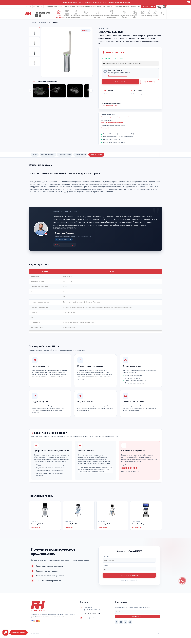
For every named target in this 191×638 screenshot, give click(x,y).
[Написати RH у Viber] (40, 15)
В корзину (151, 82)
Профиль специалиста (64, 239)
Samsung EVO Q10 (37, 524)
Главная (34, 22)
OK (188, 2)
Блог (108, 6)
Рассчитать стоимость (129, 575)
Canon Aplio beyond (139, 524)
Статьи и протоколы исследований (86, 6)
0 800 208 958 (129, 468)
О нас (55, 6)
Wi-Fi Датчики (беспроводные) (112, 122)
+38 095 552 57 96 (92, 614)
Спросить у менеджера (109, 105)
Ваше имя (106, 556)
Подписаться (137, 616)
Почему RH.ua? (80, 154)
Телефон (105, 565)
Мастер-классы (101, 6)
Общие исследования (108, 117)
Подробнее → (35, 527)
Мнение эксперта (47, 154)
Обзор (35, 154)
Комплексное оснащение (122, 6)
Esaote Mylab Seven (105, 524)
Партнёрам (133, 6)
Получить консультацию (66, 245)
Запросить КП (120, 82)
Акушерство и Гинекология (127, 117)
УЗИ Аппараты (43, 22)
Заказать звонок (149, 7)
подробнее (126, 2)
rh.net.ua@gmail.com (90, 618)
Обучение (50, 6)
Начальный (105, 128)
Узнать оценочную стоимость (117, 76)
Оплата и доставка (69, 6)
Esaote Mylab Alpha (71, 524)
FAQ (112, 6)
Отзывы (60, 6)
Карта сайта (156, 634)
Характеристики (65, 154)
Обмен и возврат (96, 154)
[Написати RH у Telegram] (36, 15)
